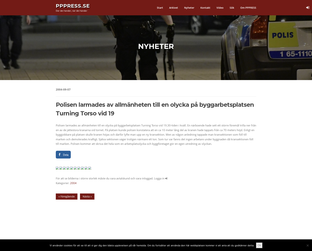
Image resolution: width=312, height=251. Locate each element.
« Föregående (66, 196)
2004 (73, 183)
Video (220, 7)
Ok (259, 245)
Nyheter (189, 7)
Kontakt (205, 7)
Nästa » (87, 196)
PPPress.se (73, 6)
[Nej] (307, 245)
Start (160, 7)
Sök (232, 7)
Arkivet (173, 7)
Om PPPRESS (248, 7)
